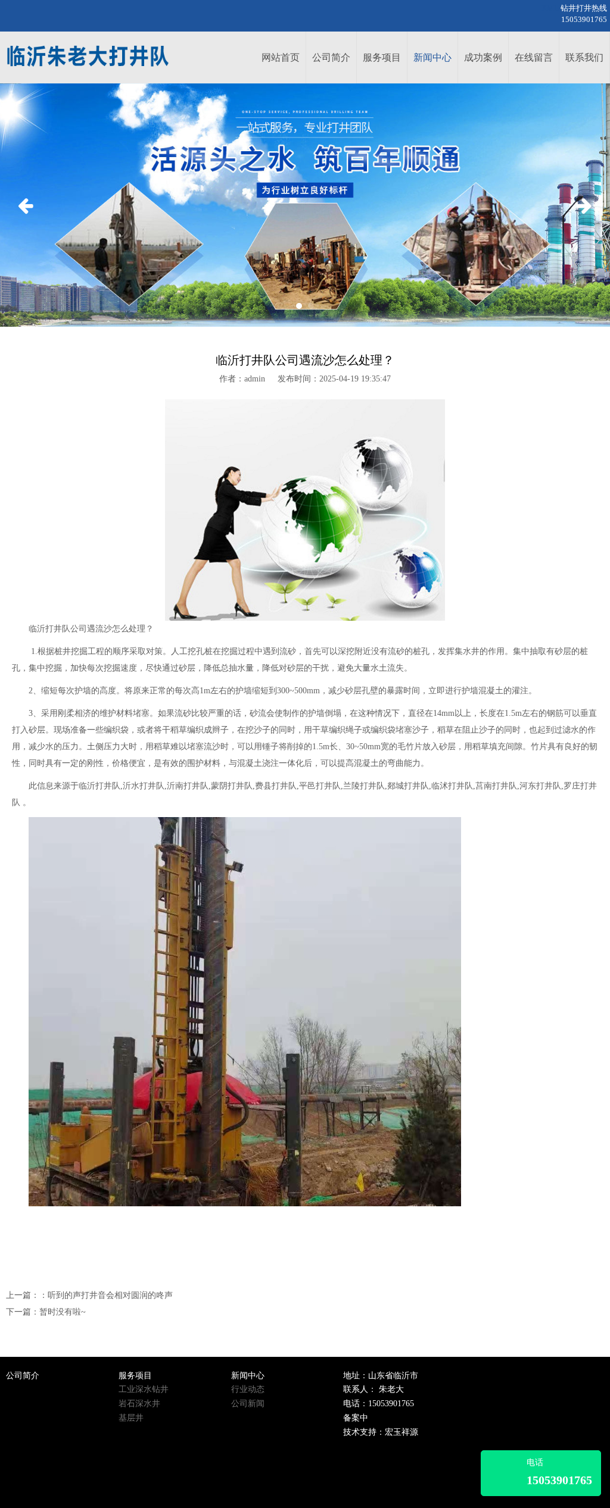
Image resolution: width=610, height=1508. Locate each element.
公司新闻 (247, 1403)
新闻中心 (432, 57)
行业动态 (247, 1389)
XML (550, 8)
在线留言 (534, 57)
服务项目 (382, 57)
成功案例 (483, 57)
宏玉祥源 (401, 1432)
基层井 (131, 1417)
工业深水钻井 (144, 1389)
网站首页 (281, 57)
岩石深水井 (139, 1403)
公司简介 (331, 57)
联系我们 (584, 57)
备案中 (355, 1417)
